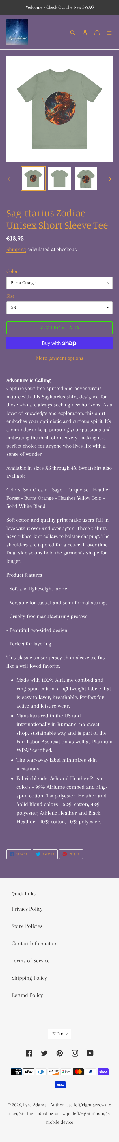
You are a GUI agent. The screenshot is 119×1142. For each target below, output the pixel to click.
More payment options (59, 358)
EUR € (57, 1033)
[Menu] (109, 32)
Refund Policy (27, 995)
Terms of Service (31, 960)
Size (10, 296)
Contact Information (35, 943)
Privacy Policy (27, 909)
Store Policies (27, 926)
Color (12, 271)
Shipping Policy (29, 978)
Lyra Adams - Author (43, 1104)
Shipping (16, 249)
